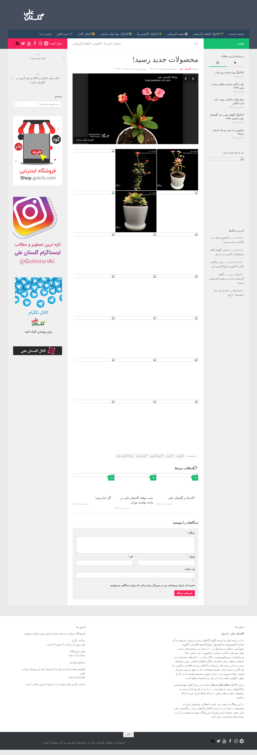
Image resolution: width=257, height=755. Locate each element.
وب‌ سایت (190, 569)
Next (193, 78)
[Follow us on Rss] (17, 43)
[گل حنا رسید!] (93, 483)
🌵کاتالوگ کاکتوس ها (149, 33)
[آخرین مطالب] (217, 63)
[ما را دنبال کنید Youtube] (29, 43)
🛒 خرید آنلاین (64, 33)
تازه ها (108, 43)
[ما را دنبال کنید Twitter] (23, 43)
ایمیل (191, 556)
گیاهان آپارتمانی (82, 43)
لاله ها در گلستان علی (181, 498)
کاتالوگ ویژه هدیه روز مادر (229, 72)
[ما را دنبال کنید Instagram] (40, 43)
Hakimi (237, 290)
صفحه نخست (236, 33)
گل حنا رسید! (103, 498)
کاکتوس (97, 43)
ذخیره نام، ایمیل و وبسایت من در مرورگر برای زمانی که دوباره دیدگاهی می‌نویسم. (152, 585)
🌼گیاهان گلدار (86, 33)
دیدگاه (191, 533)
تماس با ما (46, 33)
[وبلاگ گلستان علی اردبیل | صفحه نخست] (33, 15)
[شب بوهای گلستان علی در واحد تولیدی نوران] (135, 483)
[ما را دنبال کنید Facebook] (35, 43)
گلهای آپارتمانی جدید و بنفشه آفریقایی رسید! (226, 278)
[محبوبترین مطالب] (235, 63)
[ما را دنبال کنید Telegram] (46, 43)
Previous (185, 78)
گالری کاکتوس (156, 456)
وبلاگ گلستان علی (125, 456)
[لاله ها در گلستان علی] (177, 483)
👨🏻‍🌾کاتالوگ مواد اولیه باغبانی (116, 33)
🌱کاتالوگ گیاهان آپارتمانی (208, 33)
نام (130, 556)
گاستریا (169, 456)
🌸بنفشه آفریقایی (177, 33)
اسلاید (117, 43)
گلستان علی (185, 69)
